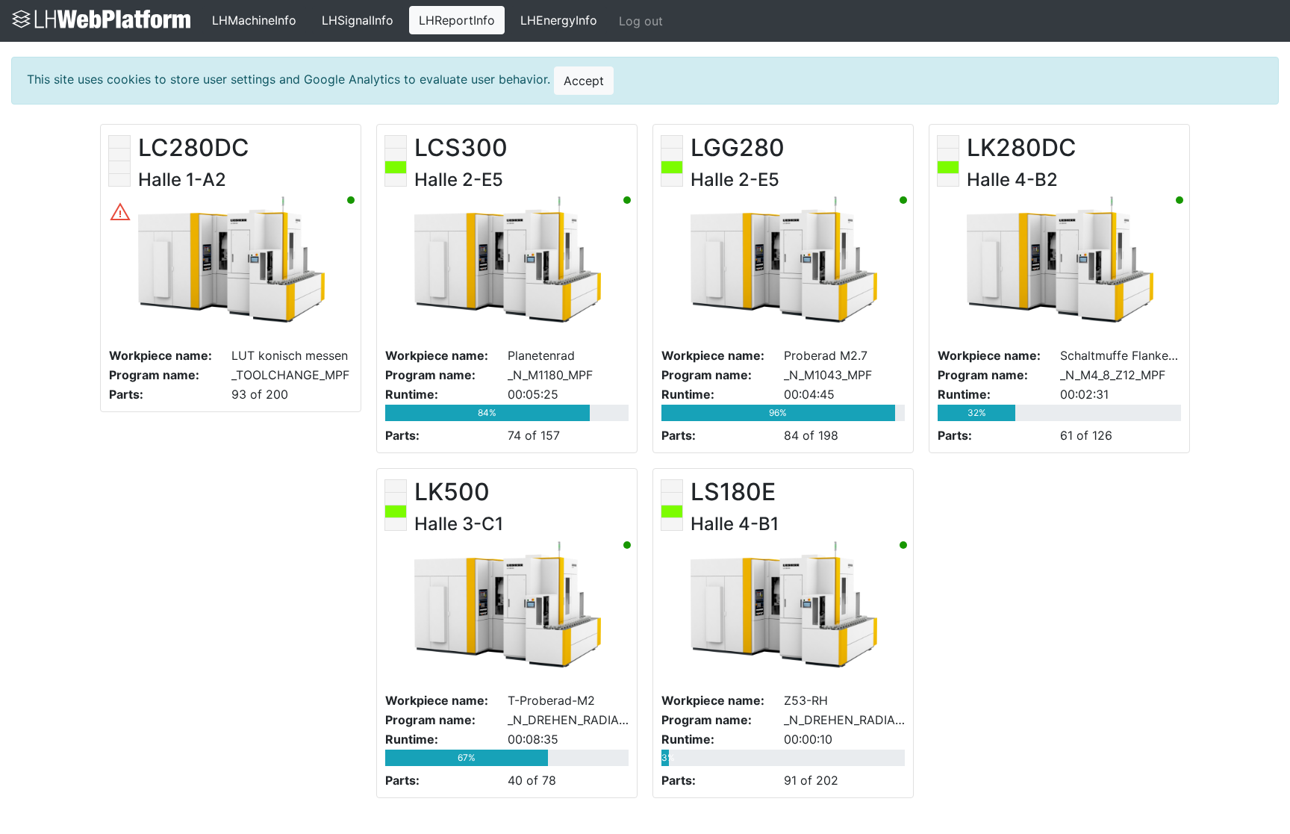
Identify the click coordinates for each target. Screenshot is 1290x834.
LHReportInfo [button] (457, 20)
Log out (641, 20)
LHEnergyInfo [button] (558, 20)
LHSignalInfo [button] (357, 20)
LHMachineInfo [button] (254, 20)
